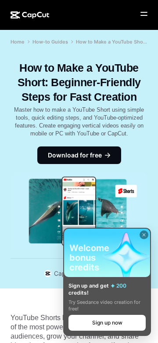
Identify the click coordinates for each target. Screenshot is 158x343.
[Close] (144, 234)
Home (18, 42)
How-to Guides (50, 42)
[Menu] (144, 14)
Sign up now (107, 322)
